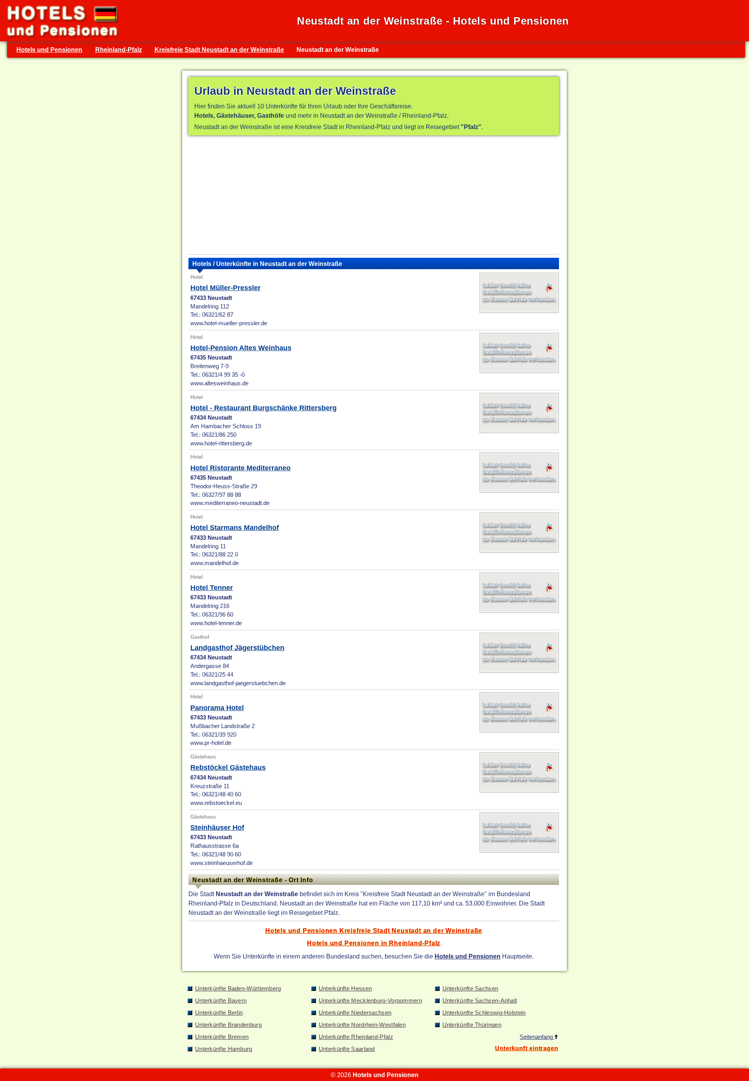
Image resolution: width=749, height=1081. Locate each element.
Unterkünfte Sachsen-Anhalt (479, 1001)
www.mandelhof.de (214, 563)
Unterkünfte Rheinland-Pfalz (356, 1037)
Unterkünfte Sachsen (470, 988)
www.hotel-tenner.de (216, 623)
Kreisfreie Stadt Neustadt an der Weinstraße (219, 49)
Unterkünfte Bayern (221, 1001)
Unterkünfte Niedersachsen (355, 1013)
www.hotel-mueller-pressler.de (228, 323)
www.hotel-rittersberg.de (221, 443)
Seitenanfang (537, 1037)
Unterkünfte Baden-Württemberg (238, 988)
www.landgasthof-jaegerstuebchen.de (238, 683)
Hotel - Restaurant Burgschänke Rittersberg (263, 408)
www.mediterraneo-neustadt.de (230, 503)
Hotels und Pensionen (49, 49)
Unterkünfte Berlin (219, 1013)
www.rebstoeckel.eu (216, 803)
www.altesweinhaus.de (219, 383)
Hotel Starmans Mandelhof (234, 528)
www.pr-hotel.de (210, 743)
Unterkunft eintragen (526, 1048)
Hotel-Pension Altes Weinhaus (240, 348)
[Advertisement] (373, 196)
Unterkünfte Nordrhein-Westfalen (362, 1025)
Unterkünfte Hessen (345, 988)
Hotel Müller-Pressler (225, 288)
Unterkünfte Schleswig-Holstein (484, 1013)
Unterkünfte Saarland (347, 1049)
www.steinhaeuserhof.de (221, 863)
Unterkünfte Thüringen (471, 1025)
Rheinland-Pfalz (118, 49)
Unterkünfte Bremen (221, 1037)
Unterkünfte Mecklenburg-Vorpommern (370, 1001)
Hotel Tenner (211, 588)
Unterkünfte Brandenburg (228, 1025)
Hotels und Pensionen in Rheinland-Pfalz (373, 942)
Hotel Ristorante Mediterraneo (240, 468)
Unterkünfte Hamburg (223, 1049)
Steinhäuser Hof (217, 827)
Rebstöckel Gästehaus (228, 767)
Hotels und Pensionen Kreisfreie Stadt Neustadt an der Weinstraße (373, 930)
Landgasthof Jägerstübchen (237, 648)
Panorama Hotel (217, 708)
